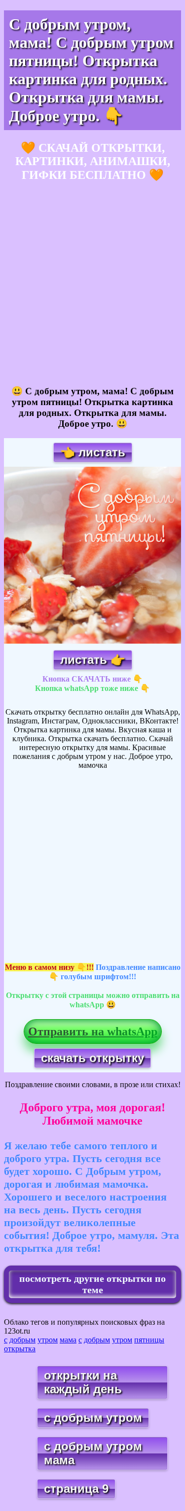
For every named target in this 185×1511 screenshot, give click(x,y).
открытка (20, 1348)
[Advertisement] (92, 284)
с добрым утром (93, 1417)
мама (68, 1340)
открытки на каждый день (83, 1382)
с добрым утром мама (93, 1453)
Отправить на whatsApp (92, 1031)
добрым (22, 1340)
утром (47, 1340)
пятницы (149, 1340)
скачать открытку (92, 1058)
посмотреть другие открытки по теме (92, 1284)
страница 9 (76, 1488)
